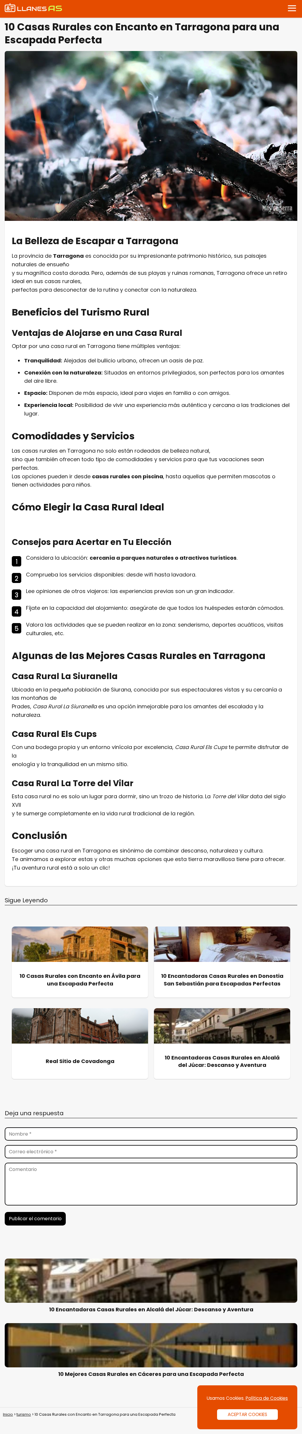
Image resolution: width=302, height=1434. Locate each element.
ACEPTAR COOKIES (247, 1414)
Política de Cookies (267, 1398)
